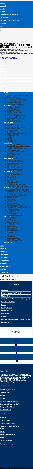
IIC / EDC (2, 23)
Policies (9, 137)
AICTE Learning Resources (16, 152)
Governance (4, 71)
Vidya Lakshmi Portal (14, 196)
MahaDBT (3, 417)
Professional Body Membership (18, 189)
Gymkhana (11, 236)
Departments (5, 77)
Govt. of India (5, 420)
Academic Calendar (14, 150)
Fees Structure (12, 114)
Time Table (11, 212)
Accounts (10, 139)
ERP (1, 26)
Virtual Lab (11, 199)
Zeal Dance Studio (13, 239)
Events (2, 12)
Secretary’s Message (14, 101)
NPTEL (2, 437)
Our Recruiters (12, 177)
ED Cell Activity (12, 182)
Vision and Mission (13, 98)
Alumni (2, 6)
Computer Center (13, 223)
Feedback (10, 156)
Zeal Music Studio (13, 238)
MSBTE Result (12, 198)
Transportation (12, 231)
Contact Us (4, 89)
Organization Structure (15, 104)
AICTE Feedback (5, 410)
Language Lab (12, 228)
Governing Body (12, 126)
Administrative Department (17, 133)
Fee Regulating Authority (16, 116)
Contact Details (12, 183)
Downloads (5, 323)
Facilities (3, 86)
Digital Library (6, 296)
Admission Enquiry (13, 107)
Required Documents (14, 113)
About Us (3, 65)
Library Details (6, 308)
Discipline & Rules (13, 136)
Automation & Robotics (15, 162)
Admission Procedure (14, 111)
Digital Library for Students (17, 195)
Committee (5, 314)
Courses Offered (12, 108)
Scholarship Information (15, 118)
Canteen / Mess (12, 222)
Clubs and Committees (15, 213)
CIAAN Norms (12, 157)
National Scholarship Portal (9, 426)
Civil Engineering (13, 165)
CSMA (9, 234)
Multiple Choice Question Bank (18, 190)
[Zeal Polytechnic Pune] (16, 35)
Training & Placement (15, 173)
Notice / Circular (13, 209)
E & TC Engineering (13, 166)
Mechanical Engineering (15, 169)
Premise (10, 232)
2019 (16, 349)
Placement (4, 80)
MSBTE (2, 432)
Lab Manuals (11, 200)
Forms (3, 305)
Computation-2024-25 (7, 407)
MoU (8, 180)
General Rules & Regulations (17, 206)
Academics (4, 74)
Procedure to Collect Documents (18, 208)
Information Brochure (14, 117)
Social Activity (12, 203)
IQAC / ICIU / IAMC (13, 154)
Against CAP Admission (15, 121)
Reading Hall (11, 226)
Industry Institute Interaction (10, 20)
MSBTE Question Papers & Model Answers (18, 192)
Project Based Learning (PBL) (17, 149)
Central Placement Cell (15, 175)
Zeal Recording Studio (15, 241)
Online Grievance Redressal (9, 15)
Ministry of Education (7, 435)
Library (9, 219)
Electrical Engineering (14, 167)
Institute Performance (15, 144)
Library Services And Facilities (11, 293)
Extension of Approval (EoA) (16, 127)
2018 (17, 356)
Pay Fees (2, 3)
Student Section (5, 83)
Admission (3, 68)
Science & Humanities (14, 170)
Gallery (2, 9)
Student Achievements (15, 215)
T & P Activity (12, 176)
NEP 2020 (10, 140)
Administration (12, 124)
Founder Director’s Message (17, 100)
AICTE (2, 429)
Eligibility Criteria (13, 110)
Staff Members (6, 311)
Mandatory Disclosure (14, 134)
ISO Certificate (12, 130)
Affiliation (10, 131)
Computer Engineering (15, 163)
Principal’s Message (14, 103)
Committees (11, 141)
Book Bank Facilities (8, 302)
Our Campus (11, 218)
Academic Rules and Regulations (18, 146)
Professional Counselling (16, 185)
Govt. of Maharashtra (7, 423)
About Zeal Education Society (17, 95)
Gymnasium (11, 235)
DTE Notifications (6, 440)
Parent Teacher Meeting (15, 205)
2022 (16, 341)
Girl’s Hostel (11, 221)
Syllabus (10, 153)
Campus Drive (12, 179)
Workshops (11, 229)
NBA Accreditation (13, 129)
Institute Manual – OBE (15, 147)
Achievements (4, 18)
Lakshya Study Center (15, 225)
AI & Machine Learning (15, 160)
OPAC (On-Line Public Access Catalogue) (15, 299)
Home (2, 62)
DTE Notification (13, 120)
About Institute (12, 97)
